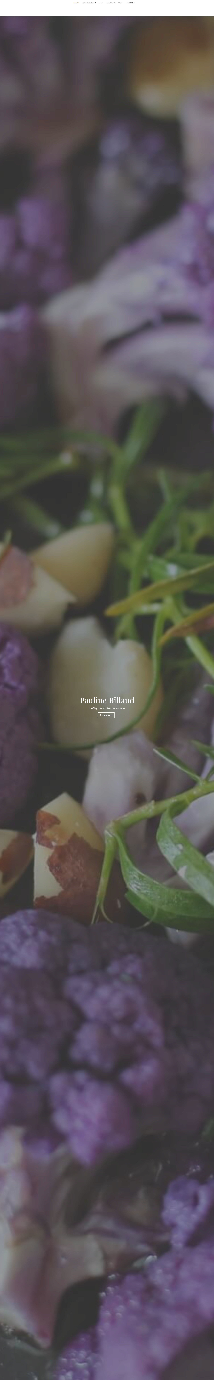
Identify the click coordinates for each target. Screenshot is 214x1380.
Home (76, 3)
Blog (120, 3)
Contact (130, 3)
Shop (101, 3)
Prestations (88, 3)
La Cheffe (110, 3)
